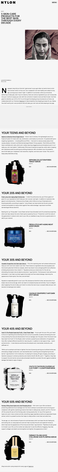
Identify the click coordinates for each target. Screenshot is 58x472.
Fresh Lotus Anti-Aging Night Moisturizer (13, 197)
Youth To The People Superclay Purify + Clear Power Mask (18, 332)
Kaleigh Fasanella (6, 80)
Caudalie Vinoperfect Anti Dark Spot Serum (14, 263)
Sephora (22, 101)
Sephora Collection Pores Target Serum (13, 136)
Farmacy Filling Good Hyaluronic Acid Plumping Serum (16, 405)
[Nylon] (8, 2)
